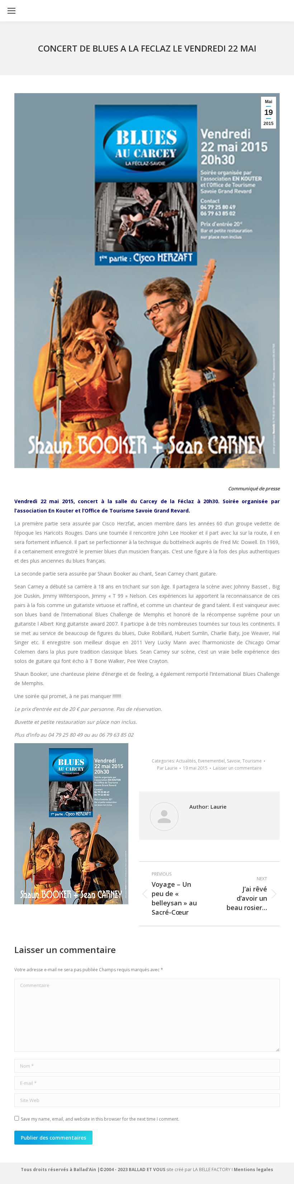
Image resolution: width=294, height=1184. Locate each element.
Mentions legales (253, 1169)
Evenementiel (211, 761)
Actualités (186, 761)
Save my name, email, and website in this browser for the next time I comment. (100, 1119)
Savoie (233, 761)
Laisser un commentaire (237, 768)
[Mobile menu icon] (11, 10)
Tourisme (252, 761)
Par (167, 768)
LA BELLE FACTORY (212, 1169)
